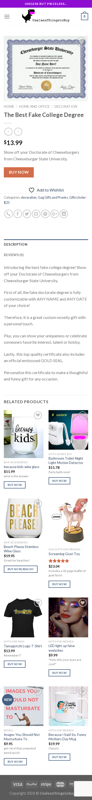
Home (9, 106)
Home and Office (34, 106)
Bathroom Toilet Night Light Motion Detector (66, 460)
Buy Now (19, 172)
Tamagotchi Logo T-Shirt (23, 646)
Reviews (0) (14, 255)
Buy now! (15, 761)
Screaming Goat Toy (64, 554)
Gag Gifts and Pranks (53, 197)
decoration (65, 106)
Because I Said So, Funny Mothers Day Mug (67, 737)
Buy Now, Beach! (21, 569)
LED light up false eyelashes (62, 648)
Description (15, 244)
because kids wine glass (21, 467)
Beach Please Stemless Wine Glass (21, 549)
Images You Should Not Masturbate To (22, 737)
